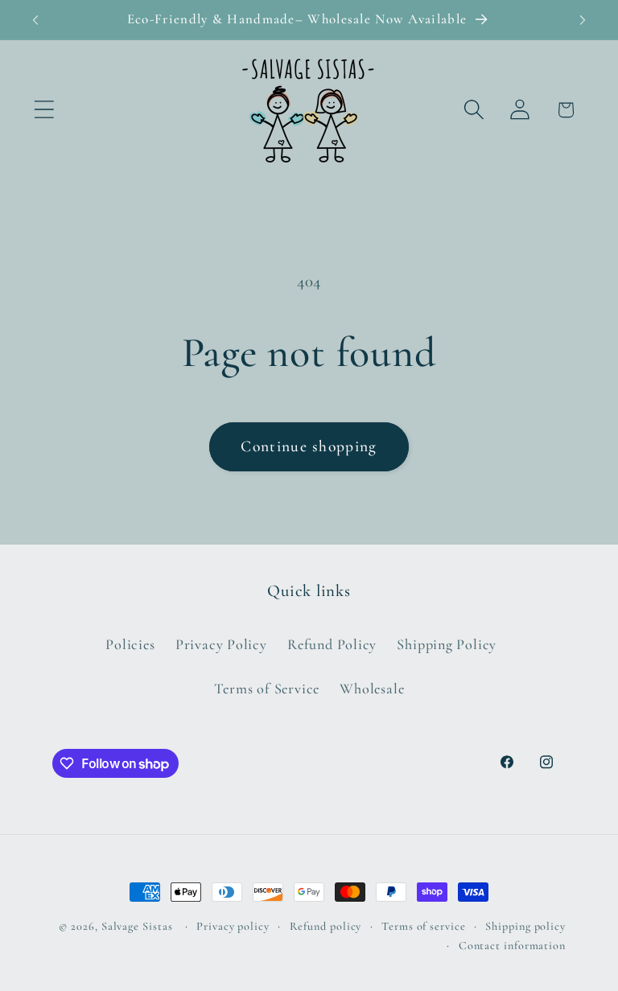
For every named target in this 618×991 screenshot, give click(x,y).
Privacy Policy (221, 644)
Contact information (512, 945)
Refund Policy (332, 644)
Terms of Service (266, 688)
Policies (129, 644)
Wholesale (372, 688)
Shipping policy (525, 926)
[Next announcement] (582, 20)
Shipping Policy (446, 644)
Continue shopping (309, 446)
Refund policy (326, 926)
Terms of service (423, 926)
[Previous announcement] (35, 20)
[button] (44, 110)
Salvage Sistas (137, 926)
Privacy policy (233, 926)
